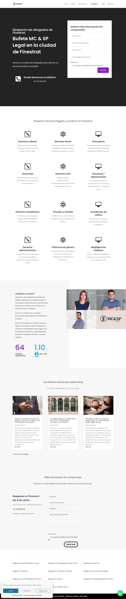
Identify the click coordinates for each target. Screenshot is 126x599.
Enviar (103, 70)
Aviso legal (39, 595)
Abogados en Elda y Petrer (69, 563)
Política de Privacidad (29, 595)
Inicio (66, 4)
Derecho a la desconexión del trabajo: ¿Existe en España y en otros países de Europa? (27, 420)
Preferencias (43, 591)
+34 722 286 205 (39, 81)
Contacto (110, 4)
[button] (120, 593)
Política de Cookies (17, 595)
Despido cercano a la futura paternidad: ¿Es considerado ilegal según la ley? (97, 420)
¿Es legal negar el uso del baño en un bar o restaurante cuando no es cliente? (63, 420)
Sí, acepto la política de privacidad (87, 65)
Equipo (73, 4)
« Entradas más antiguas (21, 454)
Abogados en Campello (20, 571)
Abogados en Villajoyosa (91, 579)
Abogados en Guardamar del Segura (60, 571)
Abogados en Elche (35, 579)
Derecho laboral (20, 425)
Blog (103, 4)
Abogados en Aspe (33, 563)
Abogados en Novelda (55, 579)
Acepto (10, 591)
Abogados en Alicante (20, 563)
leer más (17, 447)
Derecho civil (54, 425)
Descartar (27, 591)
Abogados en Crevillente (21, 579)
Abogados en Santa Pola (91, 563)
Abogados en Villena (106, 579)
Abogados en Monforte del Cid (58, 587)
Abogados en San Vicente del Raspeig (95, 571)
